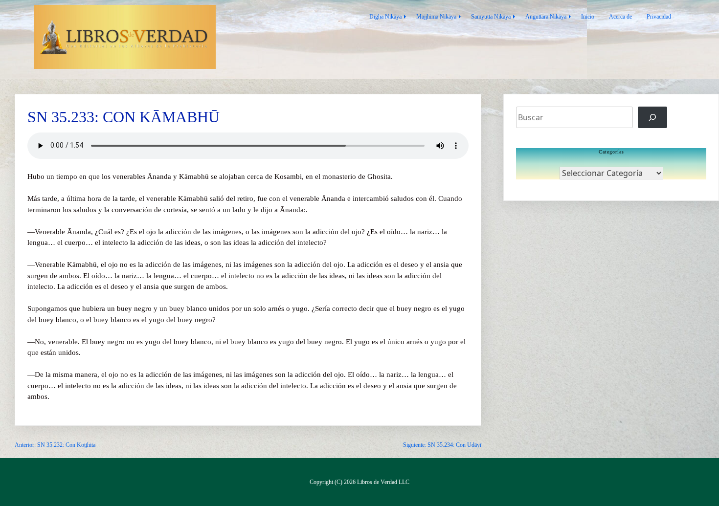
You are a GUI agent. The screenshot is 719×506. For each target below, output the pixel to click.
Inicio (587, 16)
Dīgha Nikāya (385, 16)
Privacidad (659, 16)
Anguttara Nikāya (545, 16)
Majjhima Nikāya (436, 16)
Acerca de (620, 16)
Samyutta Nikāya (491, 16)
